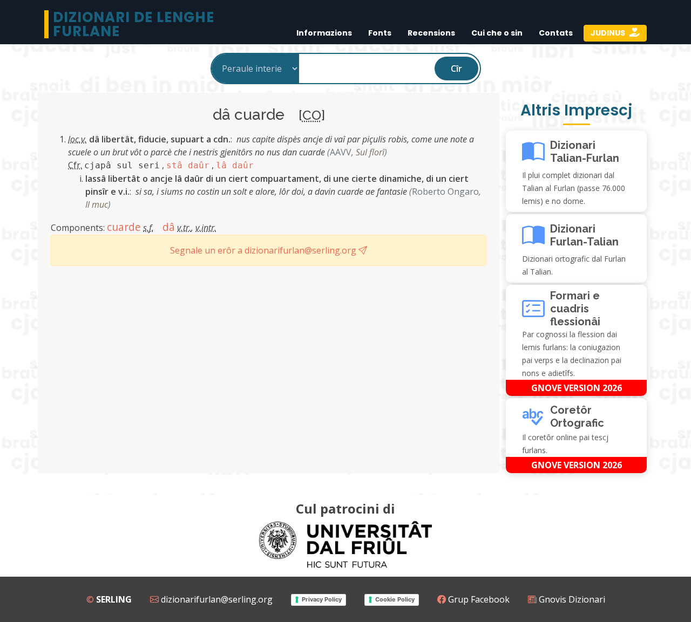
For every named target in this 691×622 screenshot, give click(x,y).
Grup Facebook (478, 599)
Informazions (324, 33)
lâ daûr (235, 165)
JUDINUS (609, 33)
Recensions (431, 33)
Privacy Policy (322, 599)
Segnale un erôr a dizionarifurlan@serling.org (264, 250)
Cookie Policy (395, 599)
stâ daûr (187, 165)
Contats (556, 33)
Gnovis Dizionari (571, 599)
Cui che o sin (497, 33)
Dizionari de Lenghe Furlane (133, 24)
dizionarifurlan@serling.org (216, 599)
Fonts (379, 33)
